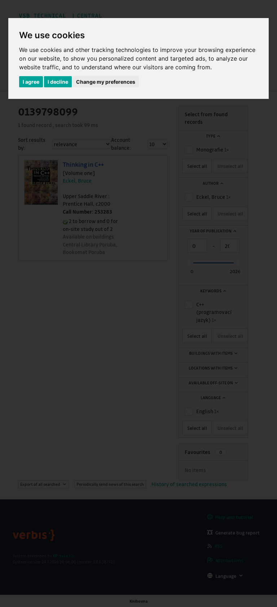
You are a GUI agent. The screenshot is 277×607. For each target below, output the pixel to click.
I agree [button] (31, 82)
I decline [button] (58, 82)
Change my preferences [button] (105, 82)
